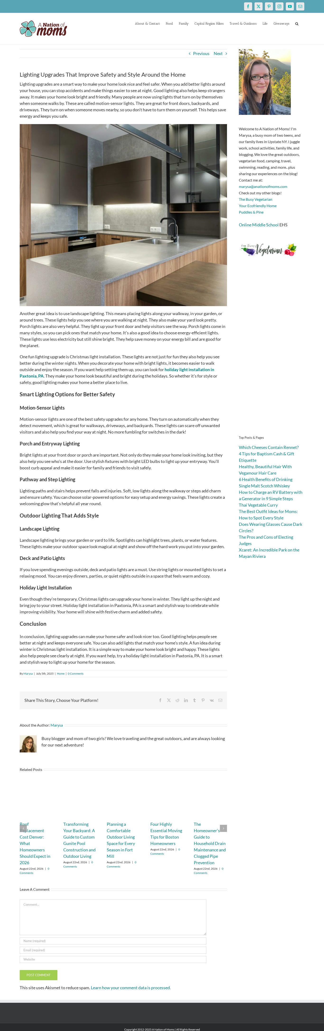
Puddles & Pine (251, 212)
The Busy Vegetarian (255, 199)
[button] (296, 23)
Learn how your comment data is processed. (131, 987)
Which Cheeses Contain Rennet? (269, 447)
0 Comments (75, 673)
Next (218, 53)
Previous (201, 53)
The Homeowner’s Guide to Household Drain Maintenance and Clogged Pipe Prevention (210, 843)
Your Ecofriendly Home (258, 205)
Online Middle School (259, 224)
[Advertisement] (271, 353)
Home (61, 673)
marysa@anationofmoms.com (263, 186)
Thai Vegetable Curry (258, 505)
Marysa (28, 673)
